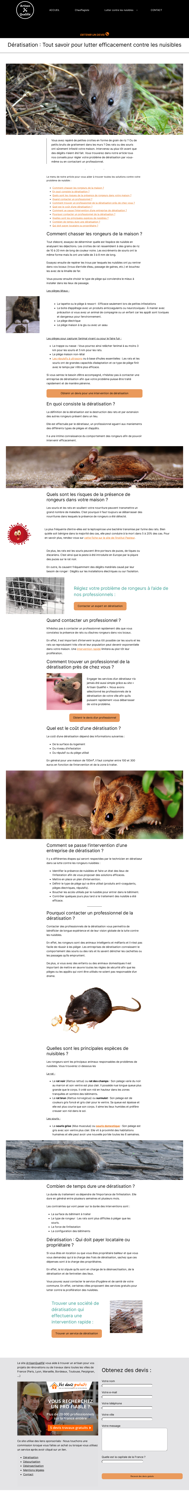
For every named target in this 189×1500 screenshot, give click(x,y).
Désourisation (31, 1461)
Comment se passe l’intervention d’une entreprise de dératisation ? (89, 210)
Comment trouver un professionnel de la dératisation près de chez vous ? (93, 202)
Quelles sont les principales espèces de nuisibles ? (80, 218)
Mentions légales (33, 1470)
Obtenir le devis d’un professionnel (94, 717)
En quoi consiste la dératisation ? (70, 191)
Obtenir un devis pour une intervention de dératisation (94, 393)
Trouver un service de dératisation (76, 1333)
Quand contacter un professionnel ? (72, 199)
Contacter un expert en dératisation (100, 606)
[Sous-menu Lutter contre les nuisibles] (137, 10)
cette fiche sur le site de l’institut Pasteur (109, 537)
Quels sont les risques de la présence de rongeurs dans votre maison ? (91, 195)
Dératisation (30, 1457)
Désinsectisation (33, 1465)
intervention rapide (89, 648)
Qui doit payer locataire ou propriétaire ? (75, 225)
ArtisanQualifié (35, 1363)
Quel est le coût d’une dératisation (71, 206)
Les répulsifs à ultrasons (67, 358)
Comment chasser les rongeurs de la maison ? (78, 187)
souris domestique (108, 1126)
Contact (28, 1474)
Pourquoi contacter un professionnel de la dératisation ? (83, 214)
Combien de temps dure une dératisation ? (76, 221)
